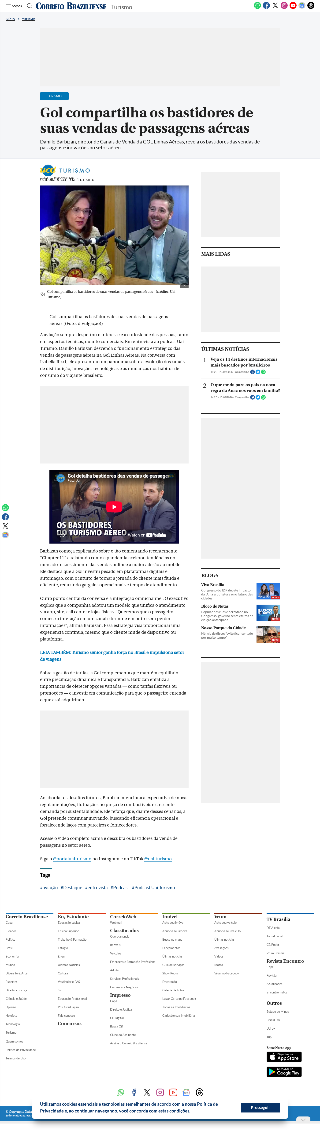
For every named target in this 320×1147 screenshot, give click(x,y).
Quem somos (14, 1041)
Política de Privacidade (21, 1050)
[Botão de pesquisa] (28, 6)
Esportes (12, 982)
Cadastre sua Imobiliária (178, 1015)
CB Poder (273, 944)
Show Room (170, 973)
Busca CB (116, 1026)
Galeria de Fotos (173, 990)
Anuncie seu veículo (227, 931)
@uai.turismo (158, 858)
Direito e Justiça (16, 990)
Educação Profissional (72, 998)
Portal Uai (273, 1020)
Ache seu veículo (225, 922)
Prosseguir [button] (260, 1107)
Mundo (10, 965)
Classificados (124, 930)
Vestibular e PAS (69, 982)
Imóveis (115, 945)
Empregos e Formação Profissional (133, 962)
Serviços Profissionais (124, 979)
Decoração (169, 982)
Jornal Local (275, 936)
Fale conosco (66, 1015)
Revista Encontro (285, 961)
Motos (218, 965)
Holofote (11, 1015)
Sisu (60, 990)
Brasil (9, 948)
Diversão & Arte (16, 973)
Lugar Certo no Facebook (179, 998)
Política (10, 939)
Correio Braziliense (27, 916)
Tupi (269, 1037)
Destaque (72, 887)
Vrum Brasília (275, 953)
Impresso (120, 995)
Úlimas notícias (172, 956)
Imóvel (170, 916)
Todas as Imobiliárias (176, 1007)
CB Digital (117, 1018)
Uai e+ (271, 1028)
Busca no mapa (172, 939)
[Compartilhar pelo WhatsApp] (263, 373)
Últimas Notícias (69, 965)
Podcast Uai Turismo (154, 887)
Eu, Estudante (73, 916)
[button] (192, 1111)
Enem (62, 956)
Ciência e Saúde (16, 998)
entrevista (98, 887)
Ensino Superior (68, 931)
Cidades (11, 931)
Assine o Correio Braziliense (128, 1043)
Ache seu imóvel (173, 922)
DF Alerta (273, 928)
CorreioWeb (123, 916)
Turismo (28, 19)
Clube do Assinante (123, 1035)
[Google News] (301, 8)
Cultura (63, 973)
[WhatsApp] (257, 8)
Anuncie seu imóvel (175, 931)
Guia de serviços (173, 965)
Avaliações (221, 948)
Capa (9, 922)
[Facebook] (266, 8)
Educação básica (69, 922)
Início (10, 19)
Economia (12, 956)
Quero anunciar (120, 936)
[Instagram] (284, 8)
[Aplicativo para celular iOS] (284, 1057)
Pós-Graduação (68, 1007)
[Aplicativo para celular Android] (284, 1072)
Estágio (63, 948)
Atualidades (275, 984)
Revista (272, 975)
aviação (50, 887)
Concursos (70, 1023)
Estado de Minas (278, 1011)
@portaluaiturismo (72, 858)
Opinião (11, 1007)
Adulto (114, 970)
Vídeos (218, 956)
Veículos (115, 953)
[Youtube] (293, 8)
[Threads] (310, 8)
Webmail (116, 922)
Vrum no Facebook (226, 973)
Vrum (220, 916)
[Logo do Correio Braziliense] (71, 6)
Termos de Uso (16, 1058)
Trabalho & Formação (72, 939)
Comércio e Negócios (124, 987)
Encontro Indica (277, 992)
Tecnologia (13, 1024)
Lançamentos (171, 948)
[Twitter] (275, 8)
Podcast (121, 887)
